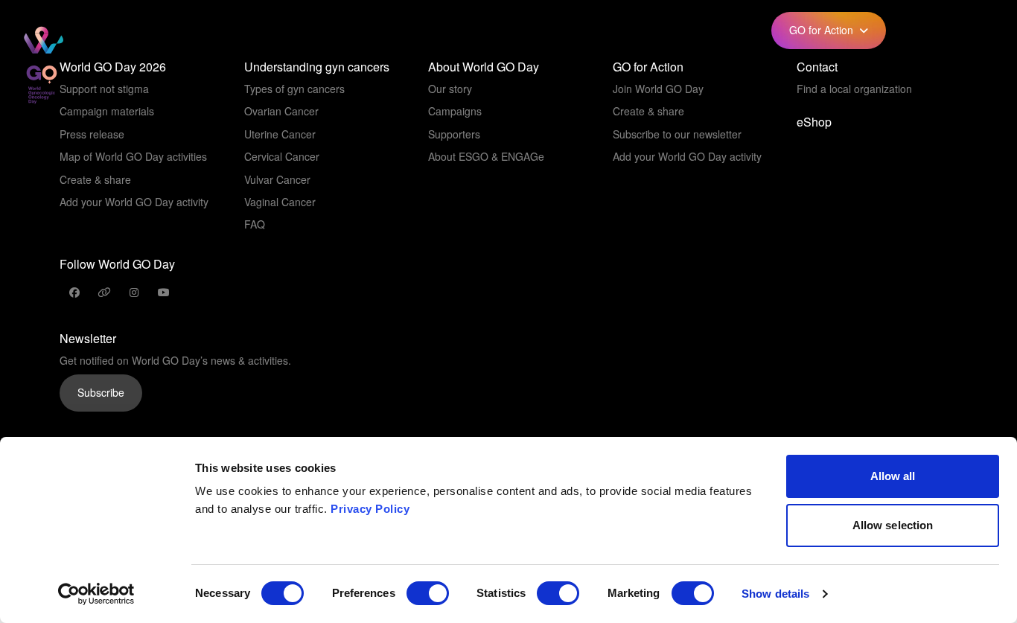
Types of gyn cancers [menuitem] (294, 88)
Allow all (893, 476)
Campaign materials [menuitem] (107, 110)
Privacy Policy (370, 508)
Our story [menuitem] (450, 88)
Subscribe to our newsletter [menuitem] (677, 134)
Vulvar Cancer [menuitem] (277, 179)
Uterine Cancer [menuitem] (280, 134)
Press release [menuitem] (92, 134)
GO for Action (648, 67)
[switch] (428, 593)
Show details (775, 593)
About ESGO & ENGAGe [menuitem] (486, 156)
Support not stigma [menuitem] (104, 88)
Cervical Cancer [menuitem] (281, 156)
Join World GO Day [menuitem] (658, 88)
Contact (817, 67)
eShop (663, 29)
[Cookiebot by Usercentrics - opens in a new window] (96, 594)
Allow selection (893, 525)
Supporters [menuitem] (454, 134)
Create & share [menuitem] (95, 179)
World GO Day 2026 (113, 67)
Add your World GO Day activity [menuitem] (134, 201)
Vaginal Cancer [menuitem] (280, 201)
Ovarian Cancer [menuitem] (281, 110)
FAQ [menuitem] (254, 224)
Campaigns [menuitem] (455, 110)
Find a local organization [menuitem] (854, 88)
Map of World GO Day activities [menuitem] (133, 156)
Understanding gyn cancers (316, 67)
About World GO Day (483, 67)
